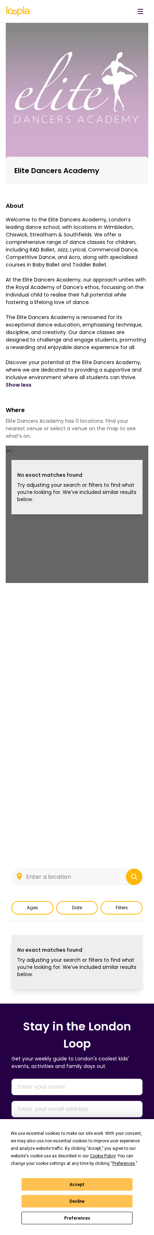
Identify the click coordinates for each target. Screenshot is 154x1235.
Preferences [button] (123, 1163)
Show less (19, 384)
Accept (77, 1184)
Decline (77, 1201)
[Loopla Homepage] (18, 11)
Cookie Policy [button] (102, 1155)
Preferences (77, 1218)
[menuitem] (140, 11)
